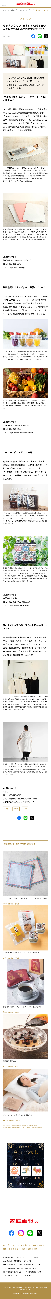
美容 (12, 10)
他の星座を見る (26, 1184)
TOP (4, 10)
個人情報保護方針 (9, 1272)
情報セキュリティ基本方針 (26, 1268)
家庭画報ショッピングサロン (12, 1257)
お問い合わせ (7, 1276)
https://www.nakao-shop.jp (20, 605)
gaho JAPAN (7, 1261)
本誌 (35, 1249)
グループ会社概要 (9, 1268)
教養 (4, 1249)
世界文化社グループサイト (33, 1265)
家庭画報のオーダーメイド (22, 1261)
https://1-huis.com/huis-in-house (23, 799)
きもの (11, 1249)
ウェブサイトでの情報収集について (29, 1272)
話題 (29, 1249)
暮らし (27, 1245)
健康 (16, 809)
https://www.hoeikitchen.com (21, 432)
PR (26, 809)
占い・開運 (21, 1249)
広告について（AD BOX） (22, 1276)
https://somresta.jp (17, 267)
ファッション (17, 1245)
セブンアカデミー (31, 1257)
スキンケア (23, 10)
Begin (20, 1265)
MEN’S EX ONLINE (9, 1265)
